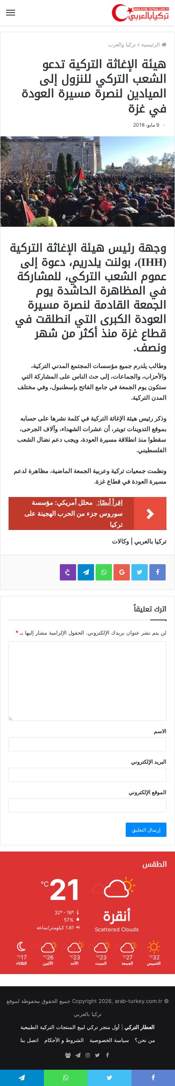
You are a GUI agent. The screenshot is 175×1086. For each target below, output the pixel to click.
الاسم (160, 731)
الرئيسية (151, 44)
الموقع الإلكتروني (147, 792)
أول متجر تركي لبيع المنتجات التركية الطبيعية (70, 1027)
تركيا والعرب (122, 44)
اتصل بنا (29, 1040)
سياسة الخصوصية (109, 1040)
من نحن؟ (145, 1040)
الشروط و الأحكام (64, 1040)
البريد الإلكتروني (148, 761)
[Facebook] (107, 1055)
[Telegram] (78, 1055)
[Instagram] (87, 1055)
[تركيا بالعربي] (140, 13)
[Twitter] (97, 1055)
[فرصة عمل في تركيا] (68, 1055)
